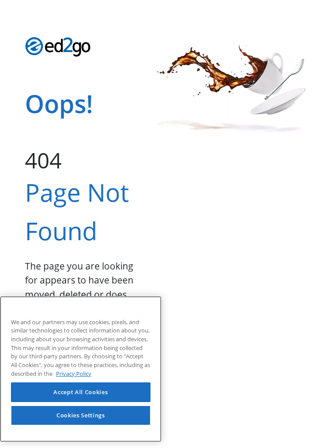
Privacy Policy (73, 374)
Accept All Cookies (80, 392)
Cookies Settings (80, 415)
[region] (80, 369)
